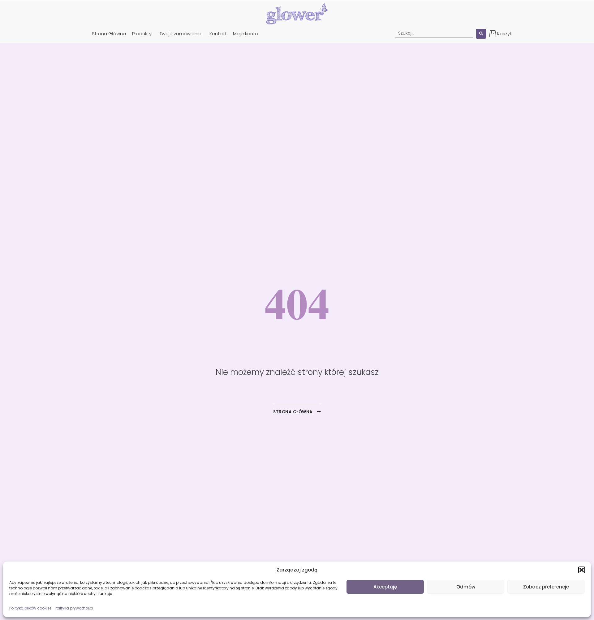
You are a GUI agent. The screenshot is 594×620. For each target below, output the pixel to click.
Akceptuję (385, 587)
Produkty (142, 33)
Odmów (465, 587)
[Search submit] (481, 34)
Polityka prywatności (74, 608)
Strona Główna (109, 33)
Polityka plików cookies (30, 608)
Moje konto (245, 33)
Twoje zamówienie (180, 33)
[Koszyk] (492, 33)
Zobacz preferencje (546, 587)
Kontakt (218, 33)
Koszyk (504, 34)
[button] (582, 570)
